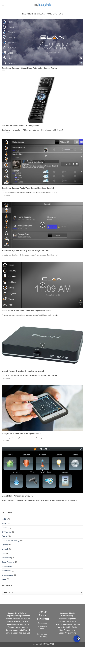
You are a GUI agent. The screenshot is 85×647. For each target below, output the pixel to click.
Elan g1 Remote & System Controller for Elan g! (23, 371)
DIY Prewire (6, 532)
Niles (4, 553)
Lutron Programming (67, 633)
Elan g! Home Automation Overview (17, 496)
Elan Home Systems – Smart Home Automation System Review (29, 68)
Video (4, 579)
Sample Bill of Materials (17, 613)
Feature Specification (67, 621)
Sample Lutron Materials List (18, 633)
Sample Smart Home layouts (18, 619)
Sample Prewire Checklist (17, 621)
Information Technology (11, 541)
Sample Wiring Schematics (18, 624)
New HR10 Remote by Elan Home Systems (20, 126)
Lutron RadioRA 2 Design (67, 627)
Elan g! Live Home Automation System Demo (21, 433)
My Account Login (67, 613)
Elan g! (4, 536)
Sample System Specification (18, 616)
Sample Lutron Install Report (18, 630)
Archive (5, 519)
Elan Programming (67, 630)
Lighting (5, 545)
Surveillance (7, 571)
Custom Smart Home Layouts (67, 624)
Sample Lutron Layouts (18, 627)
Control (4, 528)
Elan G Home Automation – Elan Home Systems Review (26, 311)
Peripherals (6, 558)
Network (5, 549)
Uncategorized (7, 575)
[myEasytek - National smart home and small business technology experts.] (42, 4)
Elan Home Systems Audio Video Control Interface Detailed (28, 188)
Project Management (67, 619)
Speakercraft (7, 566)
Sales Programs (8, 562)
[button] (3, 4)
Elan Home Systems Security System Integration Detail (26, 250)
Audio (4, 523)
